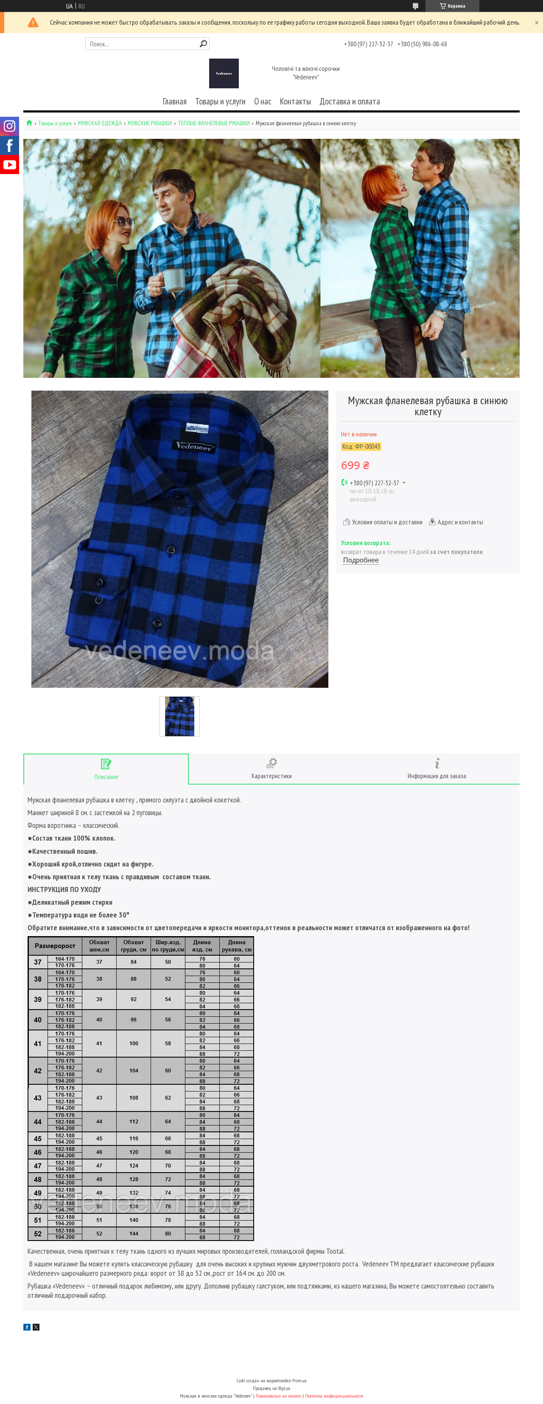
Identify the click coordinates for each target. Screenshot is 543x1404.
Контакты (295, 101)
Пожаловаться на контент (278, 1396)
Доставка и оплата (349, 101)
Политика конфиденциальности (334, 1396)
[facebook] (27, 1328)
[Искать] (203, 43)
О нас (263, 101)
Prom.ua (299, 1380)
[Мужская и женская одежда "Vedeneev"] (224, 73)
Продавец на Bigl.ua (271, 1388)
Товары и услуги (220, 101)
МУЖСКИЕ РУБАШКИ (150, 123)
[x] (36, 1328)
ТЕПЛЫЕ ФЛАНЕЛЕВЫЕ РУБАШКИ (214, 123)
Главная (175, 101)
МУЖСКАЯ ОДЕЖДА (100, 123)
